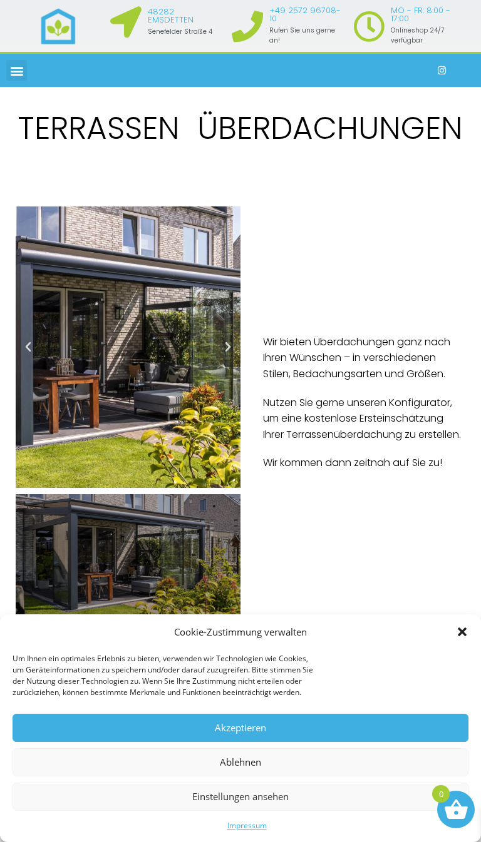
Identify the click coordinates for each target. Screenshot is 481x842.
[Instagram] (442, 70)
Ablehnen (240, 762)
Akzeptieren (240, 727)
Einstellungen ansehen (240, 796)
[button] (462, 632)
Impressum (247, 825)
